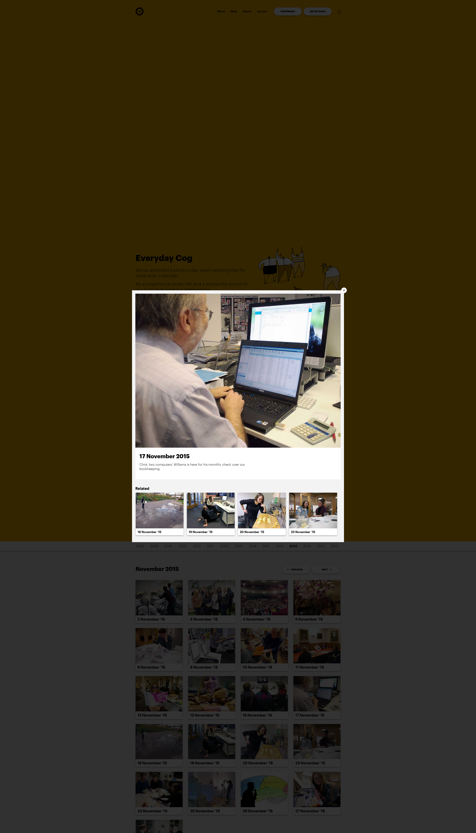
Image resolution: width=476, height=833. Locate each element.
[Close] (344, 290)
